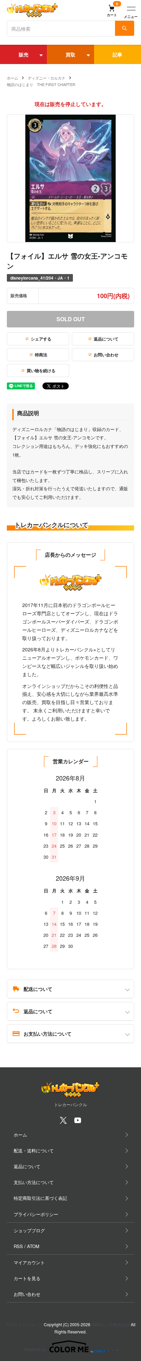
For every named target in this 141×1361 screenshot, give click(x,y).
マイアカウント (29, 1262)
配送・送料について (34, 1150)
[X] (63, 1122)
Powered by (35, 1349)
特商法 (41, 355)
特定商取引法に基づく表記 (40, 1198)
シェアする (41, 339)
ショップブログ (29, 1230)
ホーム (12, 78)
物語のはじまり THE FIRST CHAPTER (41, 84)
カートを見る (27, 1278)
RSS (18, 1246)
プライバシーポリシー (36, 1214)
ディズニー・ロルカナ (46, 78)
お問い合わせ (106, 355)
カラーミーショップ (24, 1324)
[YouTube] (78, 1122)
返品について (106, 339)
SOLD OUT (70, 319)
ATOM (33, 1246)
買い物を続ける (41, 370)
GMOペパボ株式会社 (110, 1324)
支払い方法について (34, 1182)
